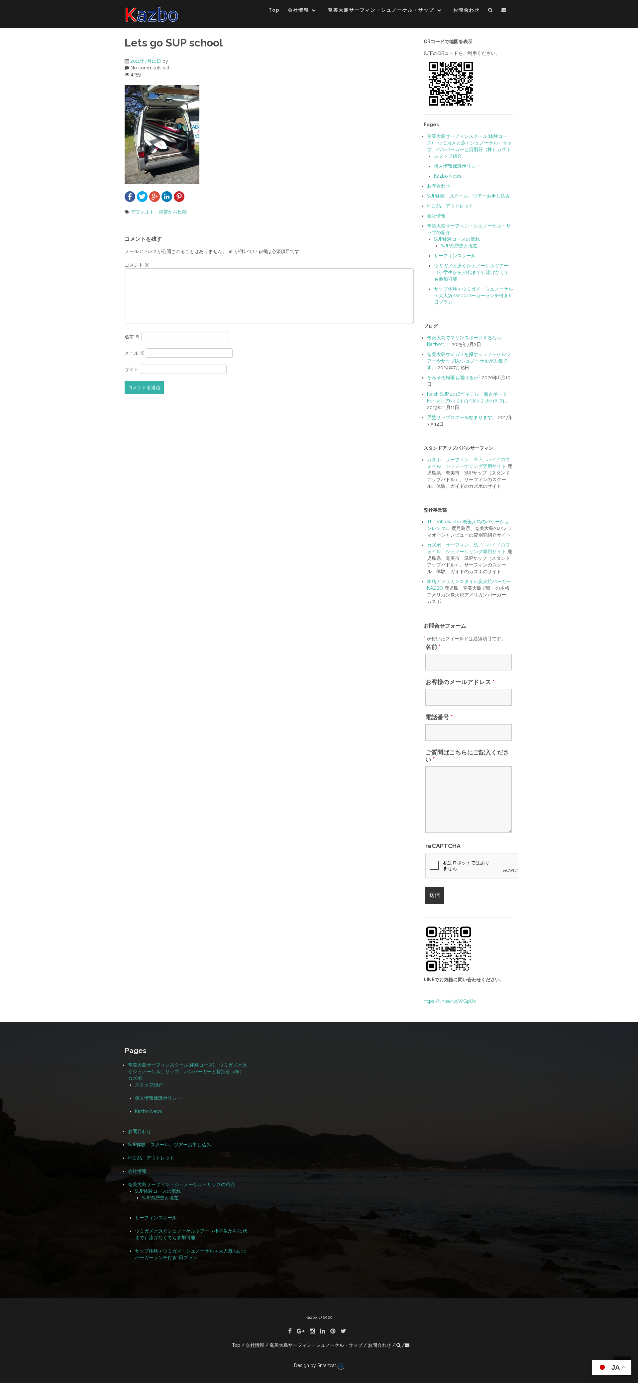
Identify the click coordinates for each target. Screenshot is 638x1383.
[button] (490, 11)
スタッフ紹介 (448, 156)
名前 (132, 336)
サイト (132, 369)
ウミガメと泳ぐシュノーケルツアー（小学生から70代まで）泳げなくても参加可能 (471, 272)
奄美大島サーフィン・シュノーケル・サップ (381, 10)
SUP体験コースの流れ (457, 239)
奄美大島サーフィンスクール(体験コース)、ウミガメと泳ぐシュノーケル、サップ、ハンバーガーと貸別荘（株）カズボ (469, 142)
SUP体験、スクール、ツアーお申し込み (468, 196)
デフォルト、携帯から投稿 (159, 212)
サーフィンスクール (455, 255)
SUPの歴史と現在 (459, 245)
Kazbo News (447, 176)
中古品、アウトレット (450, 206)
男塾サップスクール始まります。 (462, 417)
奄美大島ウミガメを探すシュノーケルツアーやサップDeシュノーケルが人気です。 (469, 361)
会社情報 (298, 10)
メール (135, 353)
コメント (137, 265)
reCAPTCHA (443, 845)
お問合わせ (466, 10)
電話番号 (439, 717)
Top (273, 10)
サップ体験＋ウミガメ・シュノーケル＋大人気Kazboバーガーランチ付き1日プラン (473, 295)
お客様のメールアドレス (460, 681)
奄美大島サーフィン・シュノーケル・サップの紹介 (181, 1184)
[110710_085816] (162, 133)
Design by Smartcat (315, 1365)
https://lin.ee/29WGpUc (450, 1001)
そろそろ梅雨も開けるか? (453, 377)
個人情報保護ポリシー (457, 166)
